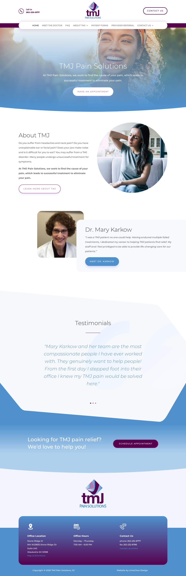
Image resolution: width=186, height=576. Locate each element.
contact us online (129, 548)
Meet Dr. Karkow (102, 261)
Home (35, 25)
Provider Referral (122, 25)
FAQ (67, 25)
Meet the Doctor (52, 25)
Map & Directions (36, 555)
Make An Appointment (93, 91)
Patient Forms (99, 25)
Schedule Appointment (135, 443)
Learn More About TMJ (39, 188)
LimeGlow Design (138, 570)
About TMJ (79, 25)
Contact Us (155, 10)
